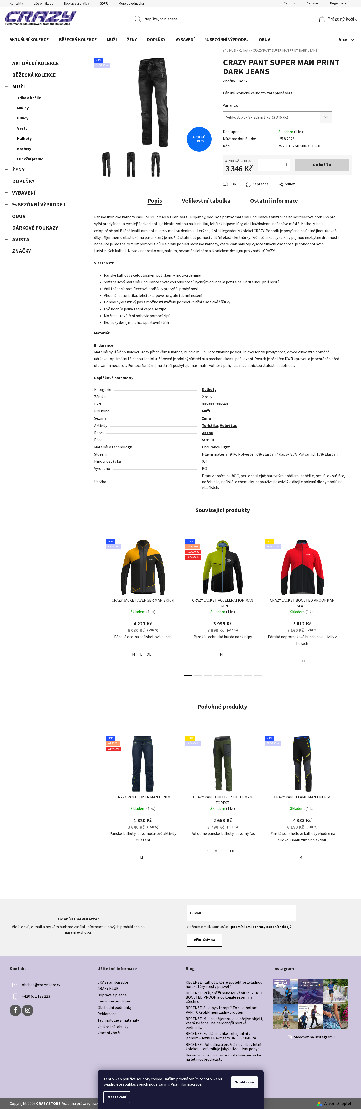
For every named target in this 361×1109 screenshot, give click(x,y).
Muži (206, 411)
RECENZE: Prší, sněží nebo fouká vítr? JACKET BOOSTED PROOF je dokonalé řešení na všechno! (224, 997)
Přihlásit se (204, 940)
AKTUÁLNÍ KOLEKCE (35, 63)
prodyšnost (112, 224)
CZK (287, 3)
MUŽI (18, 86)
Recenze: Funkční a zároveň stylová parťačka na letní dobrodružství (223, 1057)
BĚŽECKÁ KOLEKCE (34, 75)
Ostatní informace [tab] (274, 200)
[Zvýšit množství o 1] (286, 165)
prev (98, 606)
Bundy (22, 118)
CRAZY (241, 81)
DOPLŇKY (23, 181)
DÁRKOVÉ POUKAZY (35, 228)
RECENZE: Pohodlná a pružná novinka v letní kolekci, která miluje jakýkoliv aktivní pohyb (223, 1047)
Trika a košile (29, 98)
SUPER (208, 440)
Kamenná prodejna (114, 1001)
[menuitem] (29, 39)
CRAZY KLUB (108, 989)
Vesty (22, 128)
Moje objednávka (131, 3)
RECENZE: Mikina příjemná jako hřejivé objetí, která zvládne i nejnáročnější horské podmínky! (224, 1023)
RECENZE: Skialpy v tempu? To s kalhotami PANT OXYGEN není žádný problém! (222, 1010)
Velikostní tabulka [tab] (206, 200)
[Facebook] (15, 1010)
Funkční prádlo (30, 159)
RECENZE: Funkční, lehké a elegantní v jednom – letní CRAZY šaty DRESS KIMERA (221, 1036)
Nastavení (117, 1097)
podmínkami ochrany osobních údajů (261, 926)
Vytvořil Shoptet (338, 1103)
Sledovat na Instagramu (314, 1037)
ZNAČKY (21, 251)
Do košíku (322, 165)
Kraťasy (24, 149)
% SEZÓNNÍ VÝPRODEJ (38, 204)
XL (149, 654)
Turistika (210, 425)
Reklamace (107, 1014)
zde (198, 1084)
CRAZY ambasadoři (113, 982)
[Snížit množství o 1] (261, 165)
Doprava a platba (76, 3)
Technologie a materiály (118, 1020)
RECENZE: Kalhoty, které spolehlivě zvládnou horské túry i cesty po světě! (224, 984)
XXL (304, 661)
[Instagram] (27, 1010)
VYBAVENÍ (24, 193)
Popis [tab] (155, 200)
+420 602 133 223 (36, 996)
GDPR (104, 3)
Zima (206, 418)
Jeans (207, 432)
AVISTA (20, 239)
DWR (289, 359)
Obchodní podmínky (114, 1008)
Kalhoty (24, 138)
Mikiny (23, 108)
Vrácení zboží (109, 1033)
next (348, 606)
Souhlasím (244, 1082)
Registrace (338, 3)
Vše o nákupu (43, 3)
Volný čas (228, 425)
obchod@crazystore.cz (41, 984)
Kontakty (16, 3)
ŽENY (18, 169)
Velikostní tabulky (113, 1027)
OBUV (19, 216)
